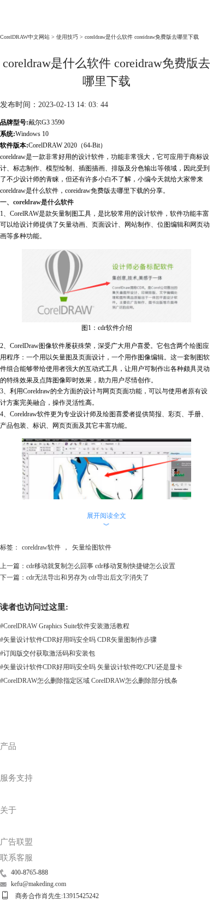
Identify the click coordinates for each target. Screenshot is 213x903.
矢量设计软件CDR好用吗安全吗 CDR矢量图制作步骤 (78, 640)
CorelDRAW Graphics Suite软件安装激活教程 (64, 626)
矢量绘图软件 (91, 547)
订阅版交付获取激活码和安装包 (47, 653)
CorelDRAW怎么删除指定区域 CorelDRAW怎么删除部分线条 (88, 680)
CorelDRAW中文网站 (25, 37)
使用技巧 (67, 37)
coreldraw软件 (41, 547)
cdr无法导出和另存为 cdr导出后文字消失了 (87, 577)
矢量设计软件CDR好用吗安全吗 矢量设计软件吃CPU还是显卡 (91, 667)
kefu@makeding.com (38, 884)
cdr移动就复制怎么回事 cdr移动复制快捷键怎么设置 (100, 566)
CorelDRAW (23, 22)
